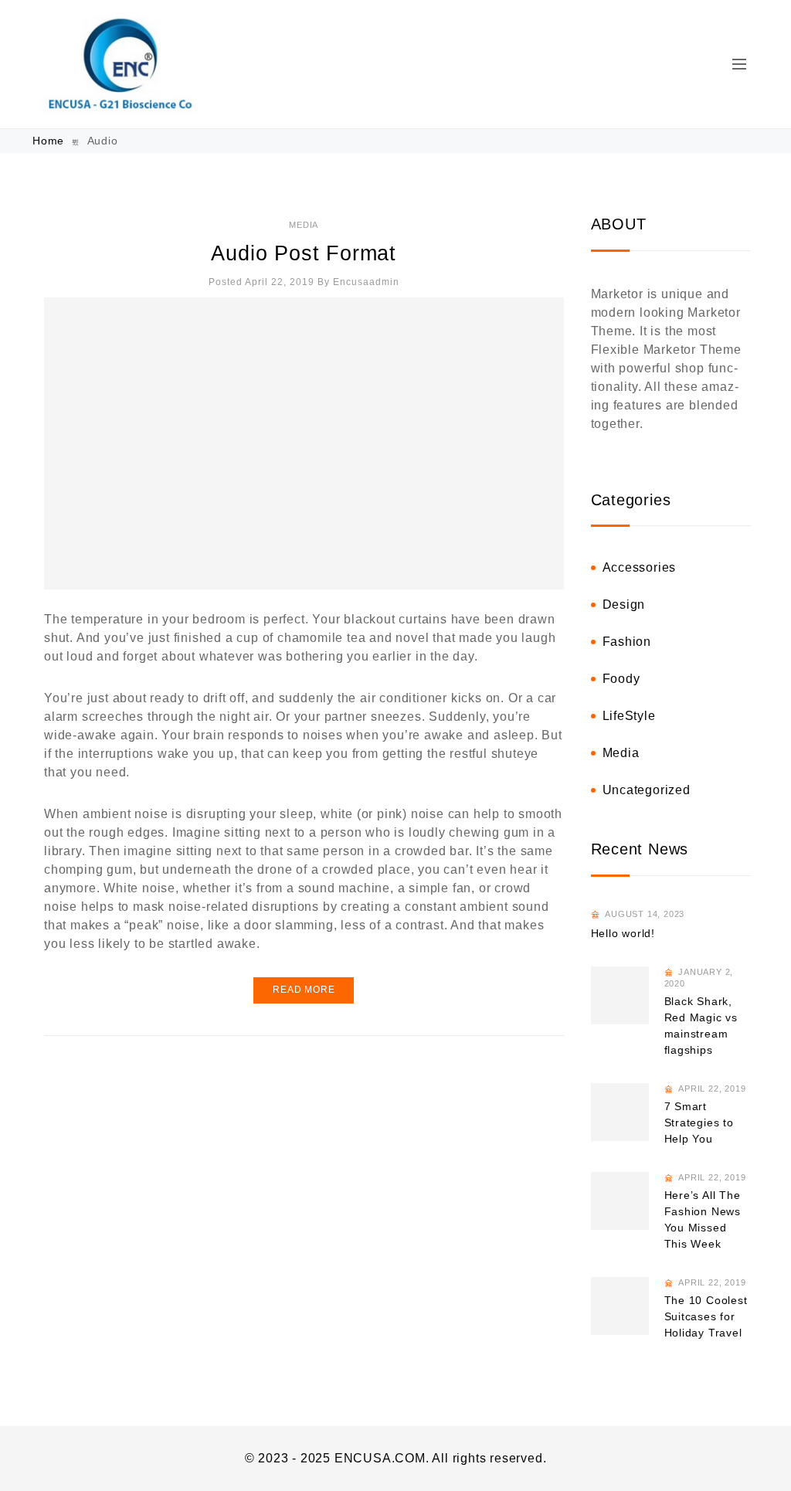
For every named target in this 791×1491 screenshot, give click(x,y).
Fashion (627, 641)
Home (50, 140)
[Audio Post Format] (304, 443)
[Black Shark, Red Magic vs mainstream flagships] (620, 995)
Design (624, 604)
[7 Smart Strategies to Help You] (620, 1112)
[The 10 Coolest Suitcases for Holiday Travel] (620, 1306)
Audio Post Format (303, 253)
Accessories (640, 567)
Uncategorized (647, 789)
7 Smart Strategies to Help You (699, 1122)
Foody (621, 678)
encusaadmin (366, 282)
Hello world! (623, 933)
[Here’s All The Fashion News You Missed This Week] (620, 1201)
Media (303, 224)
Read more (303, 989)
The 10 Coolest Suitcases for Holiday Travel (706, 1316)
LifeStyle (629, 715)
